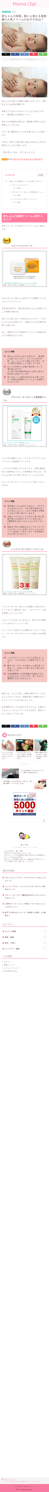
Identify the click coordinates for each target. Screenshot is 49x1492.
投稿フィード (9, 965)
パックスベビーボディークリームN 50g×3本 (18, 591)
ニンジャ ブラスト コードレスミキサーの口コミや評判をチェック (25, 888)
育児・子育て (6, 11)
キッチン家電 (25, 931)
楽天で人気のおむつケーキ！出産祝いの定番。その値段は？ (25, 914)
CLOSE (40, 175)
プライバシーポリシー (23, 1486)
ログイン (7, 962)
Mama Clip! (24, 4)
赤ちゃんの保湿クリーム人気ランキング (26, 181)
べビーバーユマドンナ (19, 185)
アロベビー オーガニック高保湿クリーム (27, 192)
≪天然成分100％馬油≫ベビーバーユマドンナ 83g (20, 283)
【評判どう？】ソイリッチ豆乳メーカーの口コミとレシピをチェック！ (25, 905)
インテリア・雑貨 (25, 949)
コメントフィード (11, 968)
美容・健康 (25, 937)
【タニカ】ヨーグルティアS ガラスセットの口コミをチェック (25, 879)
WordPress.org (10, 971)
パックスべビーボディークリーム (24, 199)
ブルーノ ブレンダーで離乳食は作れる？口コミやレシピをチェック (25, 896)
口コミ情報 (17, 188)
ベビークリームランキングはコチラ (27, 159)
